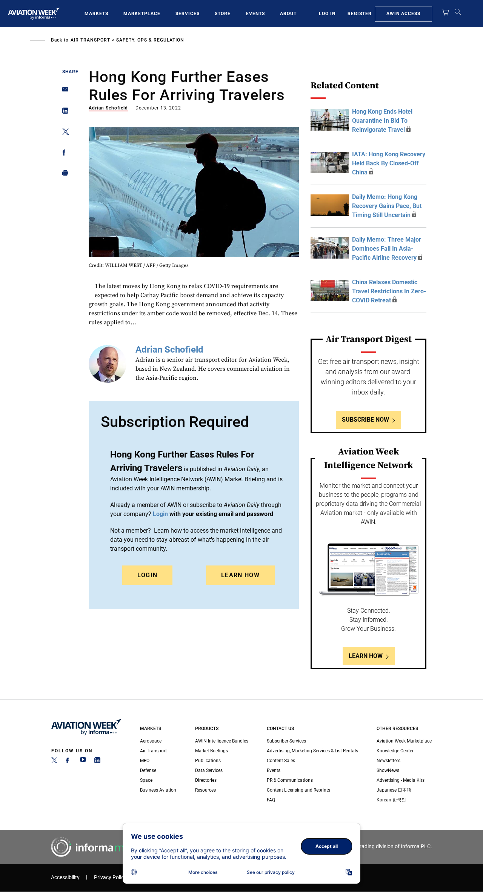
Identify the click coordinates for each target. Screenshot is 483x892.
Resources (205, 790)
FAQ (271, 800)
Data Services (209, 770)
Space (146, 780)
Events (255, 13)
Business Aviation (158, 790)
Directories (206, 780)
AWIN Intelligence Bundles (221, 741)
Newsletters (388, 760)
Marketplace (141, 13)
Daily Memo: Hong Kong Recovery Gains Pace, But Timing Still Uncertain (386, 206)
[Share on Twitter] (63, 133)
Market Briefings (211, 750)
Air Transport (90, 40)
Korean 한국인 (391, 800)
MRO (144, 760)
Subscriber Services (286, 741)
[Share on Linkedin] (63, 112)
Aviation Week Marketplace (404, 741)
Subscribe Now (365, 419)
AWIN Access (403, 13)
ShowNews (388, 770)
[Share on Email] (63, 91)
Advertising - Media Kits (401, 780)
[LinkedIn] (97, 761)
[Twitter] (54, 761)
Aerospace (151, 741)
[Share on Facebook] (63, 154)
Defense (148, 770)
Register (360, 13)
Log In (327, 13)
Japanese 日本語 (394, 790)
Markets (96, 13)
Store (223, 13)
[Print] (63, 174)
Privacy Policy (110, 877)
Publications (208, 760)
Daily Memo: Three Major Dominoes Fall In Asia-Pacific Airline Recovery (386, 248)
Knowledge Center (395, 750)
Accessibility (65, 877)
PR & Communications (290, 780)
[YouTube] (83, 761)
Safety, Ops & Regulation (150, 40)
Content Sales (281, 760)
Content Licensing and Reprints (298, 790)
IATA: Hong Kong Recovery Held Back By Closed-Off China (388, 163)
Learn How (240, 575)
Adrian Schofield (108, 108)
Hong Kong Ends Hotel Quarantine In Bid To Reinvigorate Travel (382, 120)
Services (187, 13)
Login (147, 575)
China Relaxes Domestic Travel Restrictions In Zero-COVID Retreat (389, 291)
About (288, 13)
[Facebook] (69, 761)
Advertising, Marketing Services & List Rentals (312, 750)
